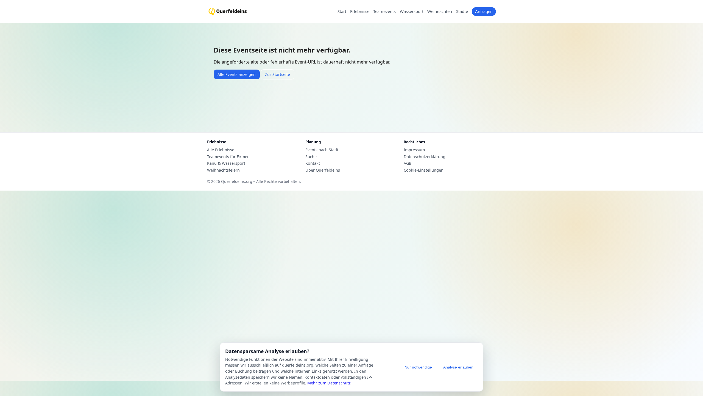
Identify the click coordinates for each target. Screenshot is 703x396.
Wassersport (411, 11)
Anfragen (484, 11)
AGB (407, 163)
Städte (462, 11)
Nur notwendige (418, 367)
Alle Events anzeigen (236, 74)
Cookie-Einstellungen (423, 170)
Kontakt (312, 163)
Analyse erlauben (458, 367)
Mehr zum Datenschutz (329, 383)
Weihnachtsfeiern (223, 170)
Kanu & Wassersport (226, 163)
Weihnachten (439, 11)
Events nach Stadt (321, 149)
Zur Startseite (277, 74)
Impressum (414, 149)
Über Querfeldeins (322, 170)
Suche (311, 156)
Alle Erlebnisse (220, 149)
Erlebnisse (359, 11)
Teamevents (384, 11)
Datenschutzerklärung (424, 156)
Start (341, 11)
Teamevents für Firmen (228, 156)
